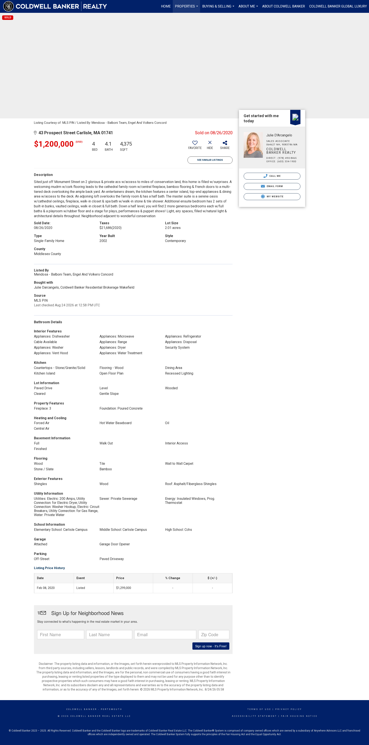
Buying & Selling (218, 8)
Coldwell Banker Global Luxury (338, 6)
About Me (249, 8)
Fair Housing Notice (299, 716)
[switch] (194, 146)
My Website (274, 196)
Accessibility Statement (254, 716)
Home (166, 6)
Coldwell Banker (81, 709)
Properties (187, 8)
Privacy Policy (288, 709)
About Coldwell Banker (283, 6)
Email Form (274, 186)
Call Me (274, 176)
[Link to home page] (57, 6)
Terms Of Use (259, 709)
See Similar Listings (210, 160)
